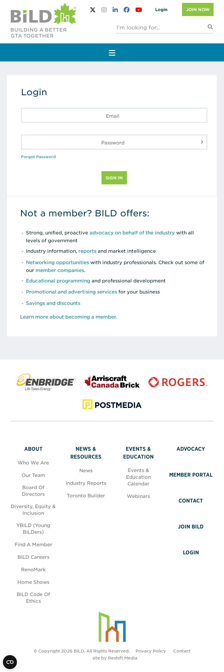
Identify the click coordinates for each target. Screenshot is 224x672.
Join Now (197, 9)
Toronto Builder (86, 495)
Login (161, 9)
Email (113, 116)
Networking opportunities (57, 262)
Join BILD (191, 526)
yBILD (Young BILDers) (33, 528)
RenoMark (33, 569)
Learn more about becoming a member (68, 316)
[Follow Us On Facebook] (127, 9)
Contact (190, 500)
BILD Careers (33, 557)
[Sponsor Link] (46, 386)
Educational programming (58, 280)
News (85, 470)
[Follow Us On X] (93, 9)
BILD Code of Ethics (33, 597)
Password (113, 142)
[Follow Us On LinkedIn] (115, 9)
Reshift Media (122, 657)
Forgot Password (38, 156)
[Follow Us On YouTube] (138, 9)
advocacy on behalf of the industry (132, 232)
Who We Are (33, 462)
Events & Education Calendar (138, 476)
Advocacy (190, 448)
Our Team (33, 475)
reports (87, 251)
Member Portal (191, 474)
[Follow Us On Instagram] (104, 9)
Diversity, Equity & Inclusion (33, 509)
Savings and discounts (53, 303)
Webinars (138, 496)
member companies (60, 270)
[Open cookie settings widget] (10, 662)
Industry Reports (86, 483)
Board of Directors (33, 490)
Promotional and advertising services (71, 291)
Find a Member (33, 544)
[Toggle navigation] (112, 52)
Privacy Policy (151, 650)
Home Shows (33, 582)
